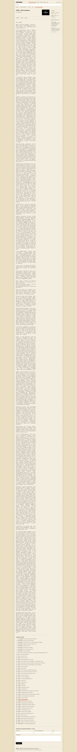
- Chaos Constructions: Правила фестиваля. (27, 670)
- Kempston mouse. (24, 645)
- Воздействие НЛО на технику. (25, 692)
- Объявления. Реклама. (23, 654)
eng (60, 2)
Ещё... (47, 2)
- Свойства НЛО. (22, 689)
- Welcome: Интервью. (24, 650)
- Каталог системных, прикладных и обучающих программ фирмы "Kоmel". (33, 652)
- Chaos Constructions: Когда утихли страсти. (27, 671)
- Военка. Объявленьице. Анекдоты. (26, 720)
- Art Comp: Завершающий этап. (25, 678)
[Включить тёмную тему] (57, 2)
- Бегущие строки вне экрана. (26, 640)
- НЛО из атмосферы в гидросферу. (26, 695)
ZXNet (44, 2)
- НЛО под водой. (23, 697)
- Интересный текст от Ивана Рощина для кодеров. (30, 642)
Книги (38, 2)
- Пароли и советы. (22, 715)
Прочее (26, 17)
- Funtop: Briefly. (22, 668)
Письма (41, 2)
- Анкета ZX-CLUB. (22, 656)
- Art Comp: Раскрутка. (23, 675)
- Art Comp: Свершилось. (24, 676)
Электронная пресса (32, 2)
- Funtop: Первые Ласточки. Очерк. (25, 659)
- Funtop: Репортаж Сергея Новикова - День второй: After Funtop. (31, 663)
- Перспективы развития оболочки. (27, 638)
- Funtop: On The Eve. (23, 657)
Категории (17, 17)
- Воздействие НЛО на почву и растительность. (28, 690)
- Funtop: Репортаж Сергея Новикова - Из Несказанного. (30, 664)
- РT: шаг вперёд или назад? (25, 649)
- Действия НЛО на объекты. (25, 701)
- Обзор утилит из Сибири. (25, 647)
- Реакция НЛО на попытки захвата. (26, 706)
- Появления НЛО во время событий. (26, 704)
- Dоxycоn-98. (22, 680)
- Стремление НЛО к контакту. (25, 708)
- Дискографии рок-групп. (24, 709)
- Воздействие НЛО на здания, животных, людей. (28, 694)
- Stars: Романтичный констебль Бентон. (26, 716)
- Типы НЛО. (22, 685)
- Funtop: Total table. (23, 666)
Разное (22, 17)
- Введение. (21, 683)
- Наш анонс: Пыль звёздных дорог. (25, 713)
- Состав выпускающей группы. (26, 723)
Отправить (19, 743)
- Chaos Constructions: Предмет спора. (26, 673)
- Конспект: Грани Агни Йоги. (24, 711)
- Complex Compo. (22, 682)
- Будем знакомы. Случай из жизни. (25, 718)
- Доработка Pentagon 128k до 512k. (27, 644)
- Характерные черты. (23, 687)
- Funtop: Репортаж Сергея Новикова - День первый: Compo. (30, 661)
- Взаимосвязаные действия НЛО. (26, 702)
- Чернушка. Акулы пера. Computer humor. (27, 721)
